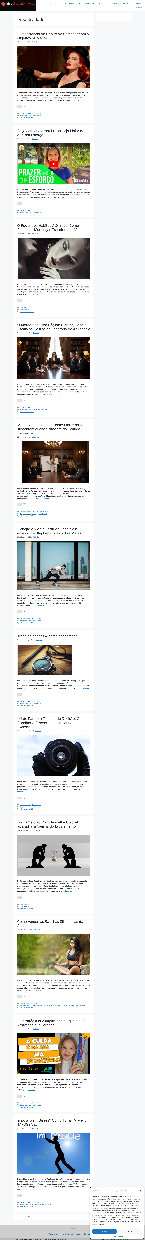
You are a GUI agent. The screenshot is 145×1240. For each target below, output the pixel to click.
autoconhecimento (35, 1006)
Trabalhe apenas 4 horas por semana (47, 636)
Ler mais (76, 100)
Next (30, 1217)
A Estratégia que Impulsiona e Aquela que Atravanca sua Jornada (50, 1023)
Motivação (103, 3)
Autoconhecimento (72, 3)
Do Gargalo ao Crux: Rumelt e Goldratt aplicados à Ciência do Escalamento (48, 824)
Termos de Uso (90, 1234)
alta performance (25, 115)
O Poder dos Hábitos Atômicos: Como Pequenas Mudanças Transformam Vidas (50, 227)
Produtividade (89, 3)
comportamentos (48, 1006)
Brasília (125, 3)
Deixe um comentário (27, 118)
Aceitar (104, 1231)
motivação (71, 1006)
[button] (141, 1191)
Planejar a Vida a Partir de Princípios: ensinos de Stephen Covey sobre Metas (49, 531)
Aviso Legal (53, 1234)
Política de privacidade (117, 1236)
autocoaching (24, 1006)
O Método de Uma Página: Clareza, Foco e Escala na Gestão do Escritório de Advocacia (53, 327)
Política (139, 8)
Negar (130, 1231)
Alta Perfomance (54, 3)
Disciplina (64, 1006)
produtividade (36, 115)
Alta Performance (25, 113)
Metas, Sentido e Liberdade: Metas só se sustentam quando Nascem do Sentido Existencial (50, 429)
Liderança (115, 3)
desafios (58, 1006)
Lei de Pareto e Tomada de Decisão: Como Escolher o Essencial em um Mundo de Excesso (51, 722)
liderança (34, 409)
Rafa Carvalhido (124, 1239)
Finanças (138, 3)
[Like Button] (19, 106)
